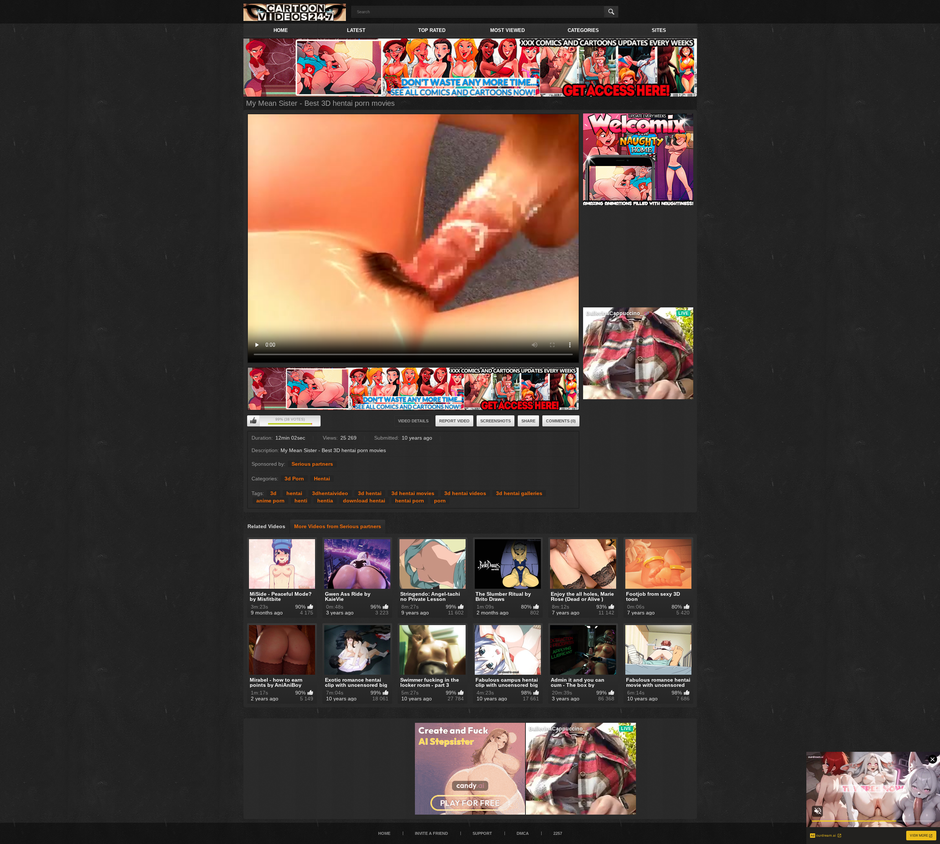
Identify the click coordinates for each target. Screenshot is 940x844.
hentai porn (409, 501)
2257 (557, 833)
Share (528, 421)
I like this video (253, 420)
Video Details (413, 421)
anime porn (270, 501)
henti (300, 501)
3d (273, 493)
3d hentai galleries (519, 493)
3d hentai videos (465, 493)
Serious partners (312, 464)
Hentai (322, 478)
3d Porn (294, 478)
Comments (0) (561, 421)
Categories (583, 30)
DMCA (523, 833)
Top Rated (431, 30)
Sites (659, 30)
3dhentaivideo (330, 493)
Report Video (454, 421)
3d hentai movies (412, 493)
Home (281, 30)
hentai (294, 493)
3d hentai (370, 493)
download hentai (364, 501)
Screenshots (495, 421)
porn (440, 501)
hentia (325, 501)
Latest (356, 30)
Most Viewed (507, 30)
